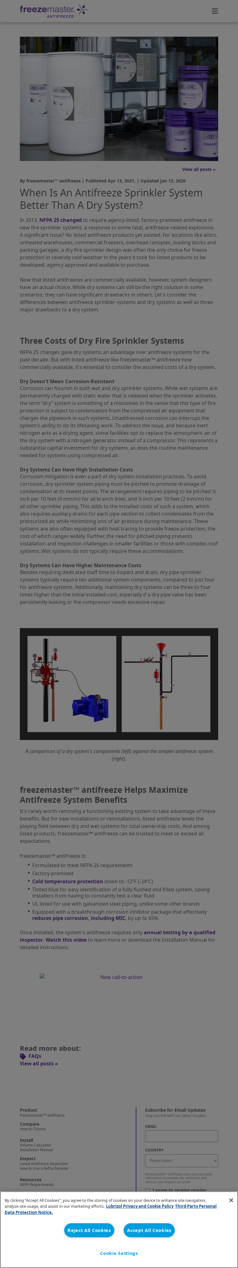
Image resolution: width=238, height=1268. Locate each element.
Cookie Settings (119, 1253)
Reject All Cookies (89, 1230)
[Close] (231, 1200)
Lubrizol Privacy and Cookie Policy (140, 1206)
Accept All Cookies (149, 1230)
